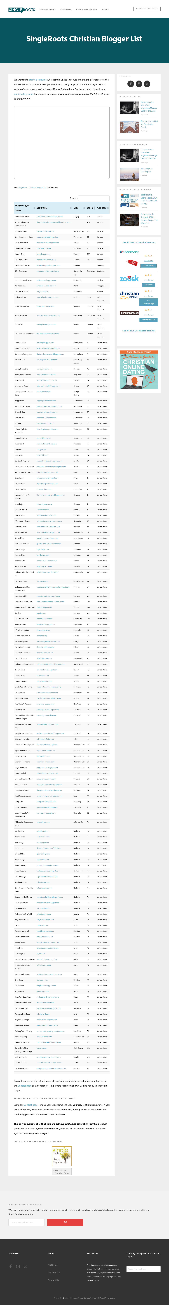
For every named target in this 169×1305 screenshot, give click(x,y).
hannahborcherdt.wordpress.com (49, 1063)
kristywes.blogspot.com (45, 704)
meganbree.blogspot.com (46, 417)
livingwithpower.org (44, 504)
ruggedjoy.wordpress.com (46, 400)
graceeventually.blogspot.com (48, 807)
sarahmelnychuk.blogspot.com (48, 237)
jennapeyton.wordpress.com (47, 865)
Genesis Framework (91, 1298)
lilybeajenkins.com (43, 630)
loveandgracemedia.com (46, 715)
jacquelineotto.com (44, 438)
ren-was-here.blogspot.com (47, 670)
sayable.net (41, 954)
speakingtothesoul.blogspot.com (49, 544)
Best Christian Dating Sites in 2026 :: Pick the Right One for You (149, 199)
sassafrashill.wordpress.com (47, 444)
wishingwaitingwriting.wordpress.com (51, 1031)
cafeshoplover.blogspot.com (47, 478)
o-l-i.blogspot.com (44, 965)
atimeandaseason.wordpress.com (49, 521)
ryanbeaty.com (42, 980)
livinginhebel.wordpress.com (47, 773)
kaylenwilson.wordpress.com (47, 876)
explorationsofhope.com (46, 750)
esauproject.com (43, 509)
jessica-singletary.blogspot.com (48, 532)
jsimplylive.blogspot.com (46, 624)
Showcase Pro (75, 1298)
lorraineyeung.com (44, 248)
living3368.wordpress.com (46, 801)
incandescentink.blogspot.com (48, 596)
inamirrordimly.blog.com (46, 231)
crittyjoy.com (41, 449)
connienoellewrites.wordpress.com (50, 216)
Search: (74, 198)
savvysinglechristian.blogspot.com (49, 406)
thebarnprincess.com (44, 619)
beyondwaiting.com (44, 1036)
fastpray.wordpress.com (46, 423)
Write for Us (54, 1273)
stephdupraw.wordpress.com (47, 948)
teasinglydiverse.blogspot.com (48, 902)
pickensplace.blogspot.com (47, 360)
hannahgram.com (43, 254)
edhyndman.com (43, 882)
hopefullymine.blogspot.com (47, 297)
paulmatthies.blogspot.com (47, 1019)
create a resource (38, 80)
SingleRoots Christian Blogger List (32, 187)
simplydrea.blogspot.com (46, 985)
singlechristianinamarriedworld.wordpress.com (54, 222)
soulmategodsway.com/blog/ (48, 997)
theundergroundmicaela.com (48, 333)
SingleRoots (21, 10)
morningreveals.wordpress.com (48, 527)
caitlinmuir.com (42, 925)
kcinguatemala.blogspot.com (48, 271)
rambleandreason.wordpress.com (49, 974)
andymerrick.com (43, 837)
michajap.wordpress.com (46, 515)
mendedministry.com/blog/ (47, 959)
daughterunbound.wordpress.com (49, 790)
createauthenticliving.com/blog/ (49, 687)
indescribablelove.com (45, 306)
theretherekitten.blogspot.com (48, 242)
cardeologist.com (43, 822)
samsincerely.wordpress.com (47, 412)
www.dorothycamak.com (46, 813)
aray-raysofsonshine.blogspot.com (49, 784)
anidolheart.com (43, 831)
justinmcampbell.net (44, 607)
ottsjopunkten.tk (43, 291)
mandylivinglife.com (44, 369)
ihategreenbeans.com (45, 937)
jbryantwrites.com (43, 756)
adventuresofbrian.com (45, 739)
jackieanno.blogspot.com (46, 280)
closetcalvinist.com (44, 489)
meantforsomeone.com (45, 762)
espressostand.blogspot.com (47, 472)
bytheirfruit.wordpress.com (47, 380)
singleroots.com (43, 991)
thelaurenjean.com (44, 581)
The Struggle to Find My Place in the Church (149, 124)
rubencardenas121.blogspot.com (49, 386)
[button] (34, 208)
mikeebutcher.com (44, 914)
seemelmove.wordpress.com (47, 538)
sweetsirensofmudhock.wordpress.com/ (51, 466)
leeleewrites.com (43, 675)
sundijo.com (41, 613)
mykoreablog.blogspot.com (47, 724)
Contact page (24, 1086)
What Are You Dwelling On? (146, 170)
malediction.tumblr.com (46, 1002)
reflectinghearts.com (44, 888)
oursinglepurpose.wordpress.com (49, 461)
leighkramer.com (43, 859)
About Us (52, 1265)
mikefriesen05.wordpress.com (48, 572)
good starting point (23, 94)
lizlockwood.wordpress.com (47, 692)
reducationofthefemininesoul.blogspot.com (53, 587)
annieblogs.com (43, 842)
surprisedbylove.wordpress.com (48, 641)
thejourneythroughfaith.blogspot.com (51, 495)
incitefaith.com (42, 455)
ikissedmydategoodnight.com (48, 429)
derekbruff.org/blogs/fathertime (49, 848)
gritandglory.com (43, 854)
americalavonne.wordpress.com (49, 1057)
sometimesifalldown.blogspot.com (50, 897)
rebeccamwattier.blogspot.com (48, 348)
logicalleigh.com (43, 549)
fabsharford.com (43, 1014)
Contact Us (53, 1280)
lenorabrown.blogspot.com (47, 561)
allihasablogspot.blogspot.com (48, 265)
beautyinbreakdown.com (46, 374)
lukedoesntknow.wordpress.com (49, 698)
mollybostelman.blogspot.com (48, 871)
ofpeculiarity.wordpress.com (47, 483)
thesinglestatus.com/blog (46, 259)
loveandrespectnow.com (46, 779)
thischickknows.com (44, 658)
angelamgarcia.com (44, 566)
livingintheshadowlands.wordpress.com (51, 1068)
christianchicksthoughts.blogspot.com (51, 664)
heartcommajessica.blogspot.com (49, 796)
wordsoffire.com (43, 555)
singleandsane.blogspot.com (47, 767)
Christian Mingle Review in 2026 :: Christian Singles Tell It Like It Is (149, 219)
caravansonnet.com (44, 681)
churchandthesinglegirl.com (47, 745)
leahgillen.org (42, 636)
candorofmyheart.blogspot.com (49, 1042)
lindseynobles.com (44, 391)
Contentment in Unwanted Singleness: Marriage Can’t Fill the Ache (149, 107)
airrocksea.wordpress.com (46, 286)
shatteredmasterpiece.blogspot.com (50, 354)
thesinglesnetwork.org (45, 653)
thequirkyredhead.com (45, 647)
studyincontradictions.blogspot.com (50, 733)
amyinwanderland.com (45, 919)
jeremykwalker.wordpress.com (48, 942)
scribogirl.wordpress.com (46, 324)
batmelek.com (42, 1048)
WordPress (104, 1298)
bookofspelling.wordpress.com (48, 315)
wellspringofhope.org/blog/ (47, 1025)
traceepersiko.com (44, 908)
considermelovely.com (45, 931)
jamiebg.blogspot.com (45, 342)
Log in (112, 1298)
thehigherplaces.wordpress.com (48, 1008)
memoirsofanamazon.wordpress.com (51, 601)
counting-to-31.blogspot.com (48, 709)
